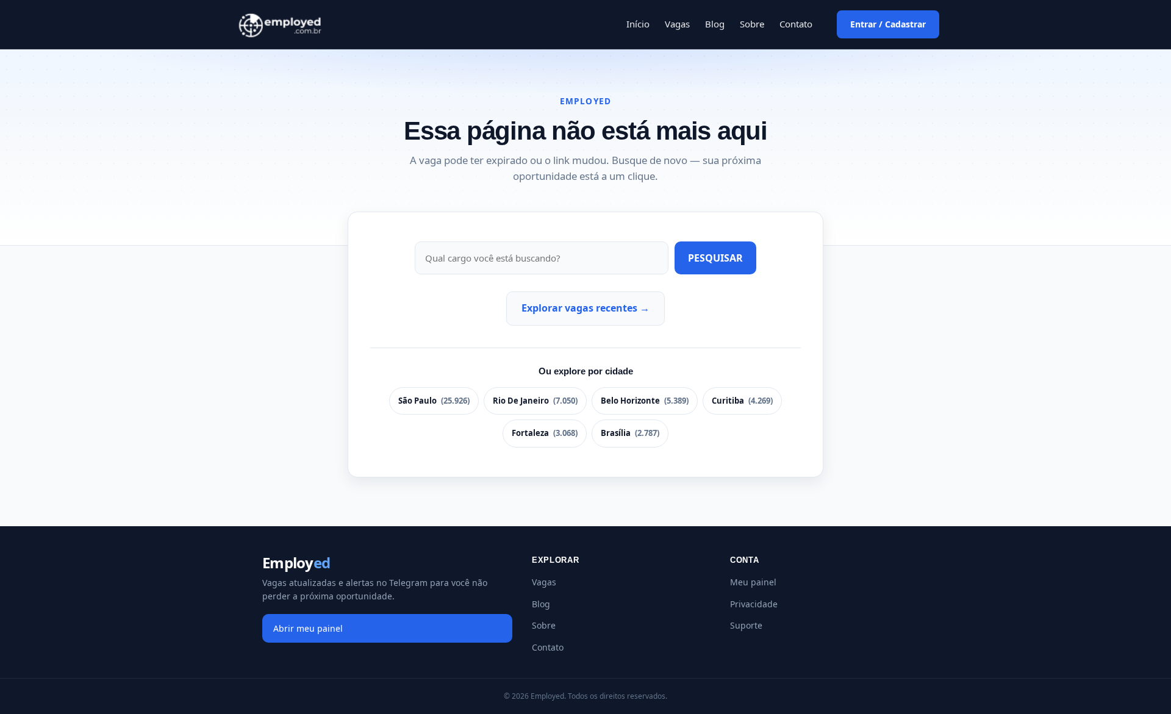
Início (638, 24)
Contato (795, 24)
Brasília (630, 432)
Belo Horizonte (645, 400)
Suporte (746, 625)
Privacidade (754, 604)
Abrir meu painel (308, 628)
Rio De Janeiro (535, 400)
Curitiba (742, 400)
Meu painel (753, 582)
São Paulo (434, 400)
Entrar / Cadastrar (888, 24)
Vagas (677, 24)
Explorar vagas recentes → (585, 308)
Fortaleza (545, 432)
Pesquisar (715, 258)
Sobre (752, 24)
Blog (715, 24)
